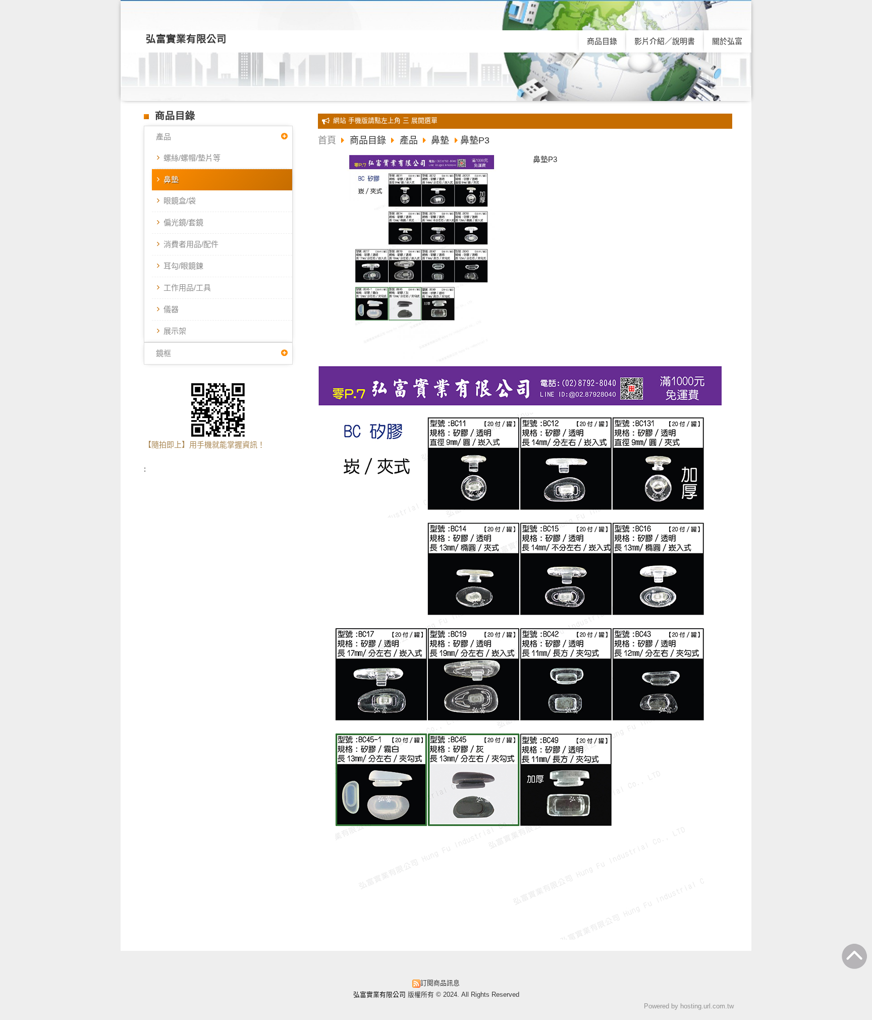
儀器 (171, 309)
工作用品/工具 (187, 287)
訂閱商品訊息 (440, 983)
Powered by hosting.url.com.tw (689, 1006)
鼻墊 (171, 179)
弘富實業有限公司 (186, 38)
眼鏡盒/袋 (180, 200)
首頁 (327, 140)
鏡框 (163, 353)
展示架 (175, 331)
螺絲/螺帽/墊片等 (192, 158)
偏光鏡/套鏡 (183, 222)
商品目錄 (369, 140)
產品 (163, 136)
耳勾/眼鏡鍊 (183, 266)
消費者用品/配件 (191, 244)
